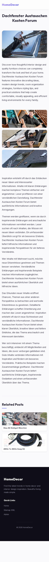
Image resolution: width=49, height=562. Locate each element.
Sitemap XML (9, 510)
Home (6, 506)
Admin (6, 514)
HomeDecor (13, 479)
